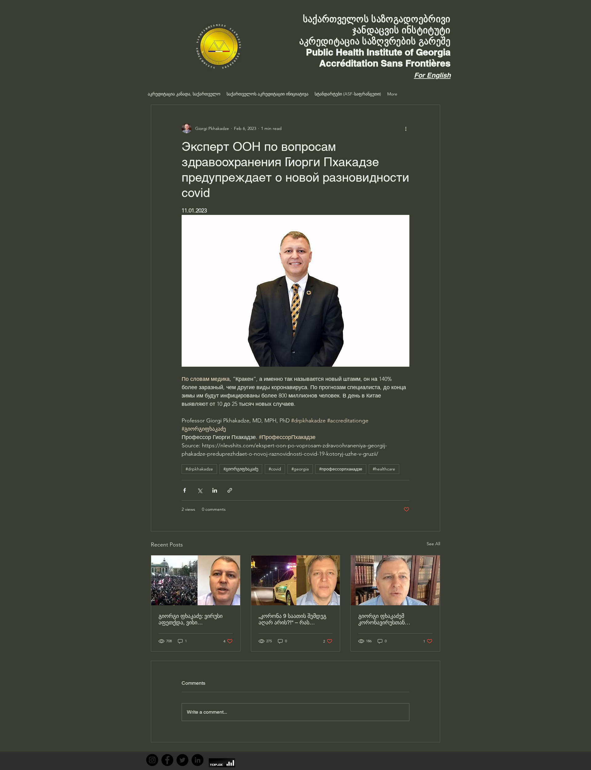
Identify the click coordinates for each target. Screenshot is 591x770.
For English (432, 75)
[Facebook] (167, 760)
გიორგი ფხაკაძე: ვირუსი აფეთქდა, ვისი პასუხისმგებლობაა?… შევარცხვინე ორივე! (191, 619)
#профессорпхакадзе (340, 469)
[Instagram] (152, 760)
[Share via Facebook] (184, 490)
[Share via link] (230, 490)
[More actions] (405, 128)
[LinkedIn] (197, 760)
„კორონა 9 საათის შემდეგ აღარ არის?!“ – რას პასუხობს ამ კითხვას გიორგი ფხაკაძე (292, 619)
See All (433, 543)
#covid (275, 469)
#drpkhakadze (199, 469)
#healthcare (384, 469)
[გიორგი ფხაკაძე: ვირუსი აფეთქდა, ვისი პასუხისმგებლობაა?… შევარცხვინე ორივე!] (195, 580)
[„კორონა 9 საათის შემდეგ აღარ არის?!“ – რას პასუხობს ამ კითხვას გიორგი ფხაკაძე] (295, 580)
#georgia (300, 469)
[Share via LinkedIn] (215, 490)
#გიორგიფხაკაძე (240, 469)
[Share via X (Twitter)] (200, 490)
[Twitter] (182, 760)
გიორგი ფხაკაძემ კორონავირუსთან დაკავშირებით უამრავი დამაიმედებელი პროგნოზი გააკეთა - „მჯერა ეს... (394, 619)
